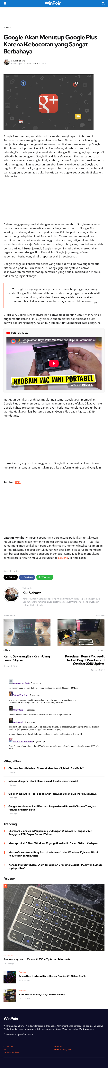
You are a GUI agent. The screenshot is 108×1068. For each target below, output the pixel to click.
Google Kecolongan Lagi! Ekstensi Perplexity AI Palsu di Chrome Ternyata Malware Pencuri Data (52, 808)
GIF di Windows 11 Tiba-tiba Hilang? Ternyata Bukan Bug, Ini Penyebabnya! (52, 793)
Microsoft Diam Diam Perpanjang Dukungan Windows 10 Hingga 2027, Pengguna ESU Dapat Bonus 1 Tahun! (50, 832)
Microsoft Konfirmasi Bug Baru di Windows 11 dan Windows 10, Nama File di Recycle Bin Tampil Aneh (53, 854)
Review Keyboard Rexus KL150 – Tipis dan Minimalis (37, 959)
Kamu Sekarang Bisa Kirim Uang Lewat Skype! (27, 658)
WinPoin (53, 3)
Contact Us (9, 1046)
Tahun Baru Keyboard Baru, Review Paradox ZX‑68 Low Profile (52, 976)
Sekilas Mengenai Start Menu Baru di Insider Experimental (43, 781)
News (8, 27)
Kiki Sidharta (19, 60)
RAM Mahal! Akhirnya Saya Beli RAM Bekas (42, 994)
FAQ (5, 1049)
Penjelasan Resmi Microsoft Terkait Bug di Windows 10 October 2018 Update (84, 660)
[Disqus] (54, 713)
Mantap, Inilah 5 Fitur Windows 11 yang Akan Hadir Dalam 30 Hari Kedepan (53, 843)
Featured (22, 972)
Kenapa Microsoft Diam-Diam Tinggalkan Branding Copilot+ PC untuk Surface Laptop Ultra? (55, 866)
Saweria (63, 558)
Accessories (8, 955)
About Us (58, 1046)
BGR (18, 482)
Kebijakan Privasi (12, 1052)
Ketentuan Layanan (63, 1049)
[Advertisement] (54, 14)
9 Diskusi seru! (31, 63)
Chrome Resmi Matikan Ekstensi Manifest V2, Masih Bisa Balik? (46, 768)
